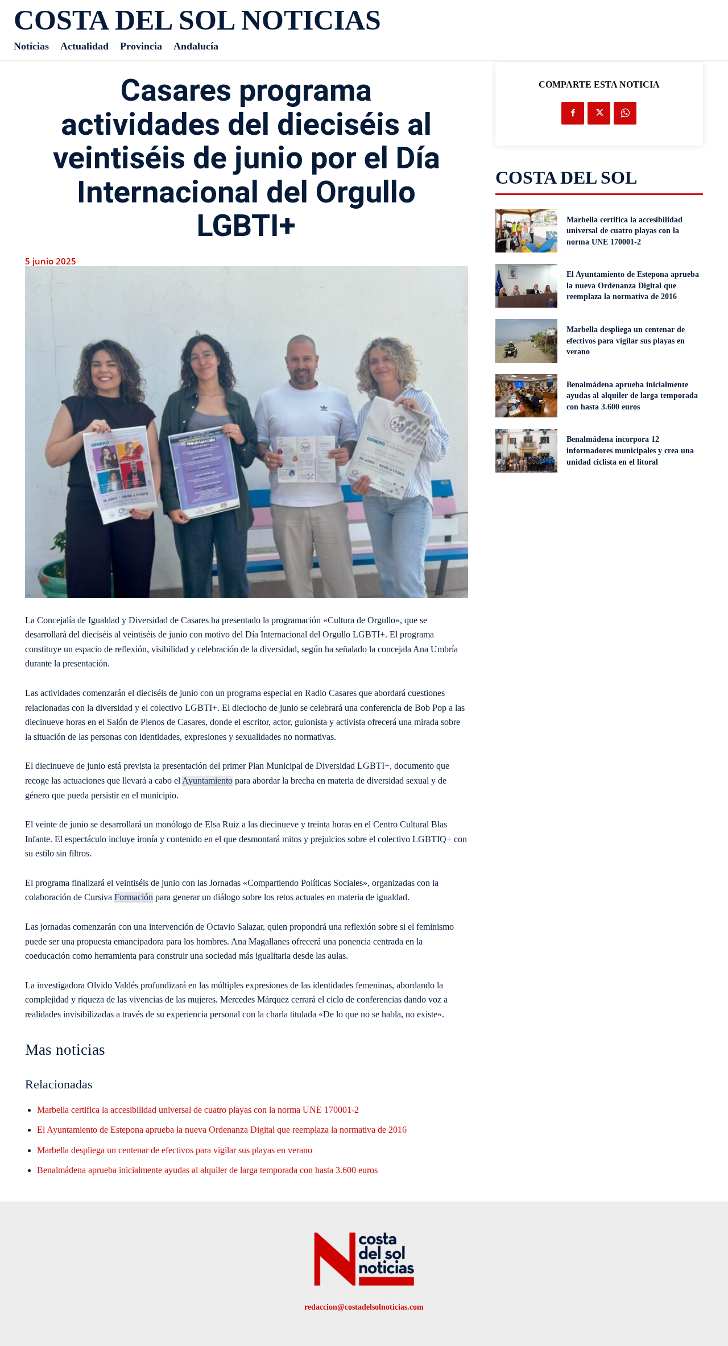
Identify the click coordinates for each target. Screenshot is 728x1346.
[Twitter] (599, 113)
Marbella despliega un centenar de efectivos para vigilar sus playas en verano (174, 1150)
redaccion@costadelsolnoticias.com (364, 1307)
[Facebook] (572, 113)
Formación (133, 897)
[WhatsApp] (625, 113)
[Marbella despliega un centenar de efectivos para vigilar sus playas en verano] (526, 341)
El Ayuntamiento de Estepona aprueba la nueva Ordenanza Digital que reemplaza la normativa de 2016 (222, 1129)
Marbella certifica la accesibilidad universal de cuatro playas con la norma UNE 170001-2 (198, 1110)
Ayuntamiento (207, 780)
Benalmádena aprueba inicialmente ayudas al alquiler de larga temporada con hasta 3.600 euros (207, 1170)
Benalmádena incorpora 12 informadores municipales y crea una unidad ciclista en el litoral (630, 450)
